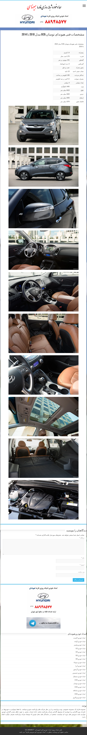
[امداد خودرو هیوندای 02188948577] (43, 6)
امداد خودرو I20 (80, 652)
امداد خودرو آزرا (80, 666)
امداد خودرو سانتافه (79, 690)
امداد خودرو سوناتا (79, 662)
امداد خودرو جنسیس (78, 673)
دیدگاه (81, 538)
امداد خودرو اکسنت (79, 638)
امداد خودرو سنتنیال (79, 676)
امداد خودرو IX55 (80, 694)
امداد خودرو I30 (80, 655)
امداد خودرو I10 (80, 648)
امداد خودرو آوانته (79, 641)
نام (82, 558)
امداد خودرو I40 (80, 659)
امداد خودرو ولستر (79, 645)
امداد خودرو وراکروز (79, 697)
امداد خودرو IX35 (80, 680)
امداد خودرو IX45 (80, 687)
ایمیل (82, 565)
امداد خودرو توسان (79, 683)
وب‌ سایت (81, 572)
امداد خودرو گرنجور (79, 669)
